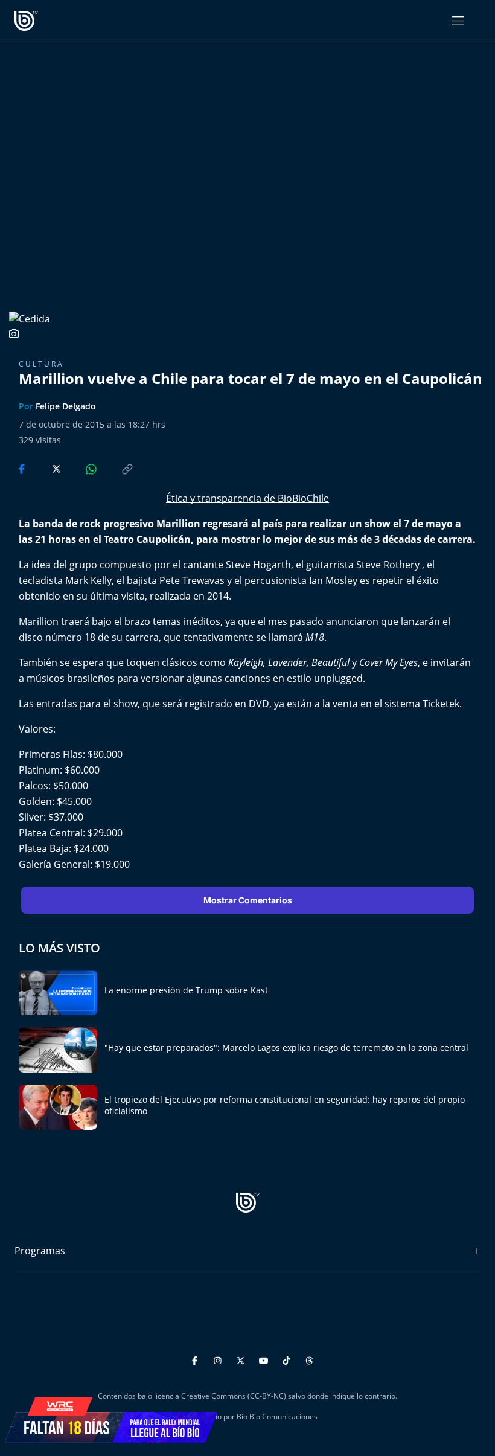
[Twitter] (242, 1358)
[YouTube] (265, 1358)
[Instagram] (219, 1358)
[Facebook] (196, 1358)
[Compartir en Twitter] (45, 468)
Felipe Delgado (66, 406)
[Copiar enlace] (116, 468)
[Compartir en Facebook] (23, 468)
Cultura (41, 364)
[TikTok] (288, 1358)
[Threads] (309, 1358)
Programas (39, 1250)
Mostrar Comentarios (247, 900)
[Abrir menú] (458, 20)
